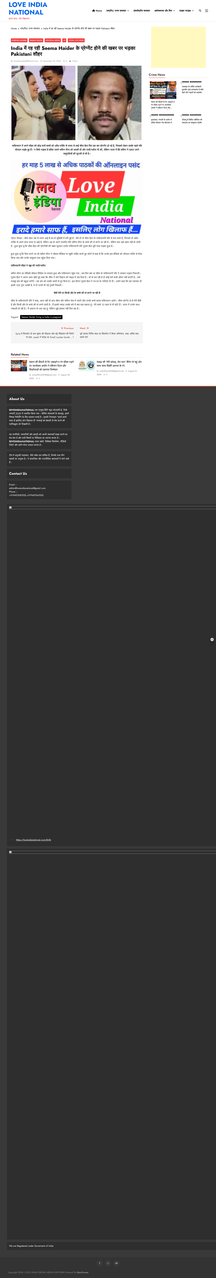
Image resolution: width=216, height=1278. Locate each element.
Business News (158, 96)
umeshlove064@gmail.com (26, 61)
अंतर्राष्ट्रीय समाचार (141, 10)
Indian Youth (36, 40)
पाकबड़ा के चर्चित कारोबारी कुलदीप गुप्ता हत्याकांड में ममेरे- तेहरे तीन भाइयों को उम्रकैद (193, 89)
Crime (170, 96)
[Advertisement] (178, 47)
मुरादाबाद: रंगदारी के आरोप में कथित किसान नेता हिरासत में (161, 121)
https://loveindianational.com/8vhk (33, 840)
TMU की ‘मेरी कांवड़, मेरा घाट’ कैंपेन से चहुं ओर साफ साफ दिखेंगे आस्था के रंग (119, 364)
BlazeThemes (82, 1272)
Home (98, 10)
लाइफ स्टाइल (185, 10)
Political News (53, 40)
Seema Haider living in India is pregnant (41, 317)
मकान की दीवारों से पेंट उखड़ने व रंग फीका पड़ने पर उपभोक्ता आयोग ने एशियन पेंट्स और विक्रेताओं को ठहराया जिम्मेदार (51, 366)
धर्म (64, 40)
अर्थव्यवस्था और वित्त (163, 10)
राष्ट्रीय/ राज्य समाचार (116, 10)
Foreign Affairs (19, 40)
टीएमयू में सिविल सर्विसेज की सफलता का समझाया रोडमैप (192, 121)
